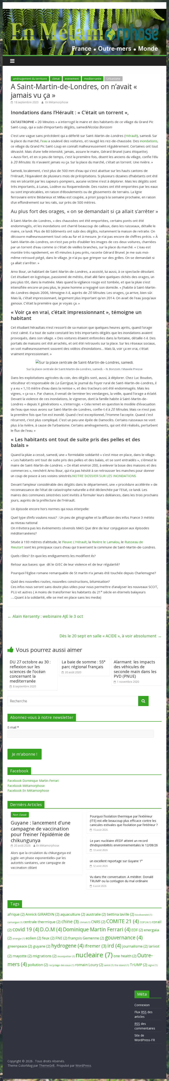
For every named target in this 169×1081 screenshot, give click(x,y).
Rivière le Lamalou (105, 542)
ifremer (95, 946)
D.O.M (51, 929)
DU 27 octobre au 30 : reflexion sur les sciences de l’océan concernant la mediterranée (30, 671)
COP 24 (145, 922)
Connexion (142, 1005)
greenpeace (19, 946)
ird (114, 945)
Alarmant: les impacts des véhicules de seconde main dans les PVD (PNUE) (135, 669)
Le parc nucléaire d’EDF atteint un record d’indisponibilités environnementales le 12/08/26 (124, 843)
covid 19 (26, 929)
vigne (152, 965)
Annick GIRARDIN (42, 914)
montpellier (66, 956)
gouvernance (124, 937)
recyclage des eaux (61, 965)
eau (44, 141)
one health (125, 956)
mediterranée (92, 79)
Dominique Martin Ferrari (96, 929)
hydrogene (67, 945)
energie (19, 938)
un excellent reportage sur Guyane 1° (116, 861)
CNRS (98, 921)
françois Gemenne (86, 938)
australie (96, 914)
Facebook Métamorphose (26, 786)
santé (109, 965)
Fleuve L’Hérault (74, 542)
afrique (16, 914)
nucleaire (94, 954)
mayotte (22, 956)
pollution (38, 964)
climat (56, 79)
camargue (14, 922)
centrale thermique (42, 921)
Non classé (20, 815)
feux (48, 938)
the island (121, 965)
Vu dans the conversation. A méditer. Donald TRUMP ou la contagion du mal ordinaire (121, 879)
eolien (33, 938)
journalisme (135, 946)
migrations (45, 956)
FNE (61, 938)
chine (70, 921)
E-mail (13, 727)
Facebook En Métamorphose (28, 790)
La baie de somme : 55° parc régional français (83, 664)
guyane (41, 946)
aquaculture (72, 914)
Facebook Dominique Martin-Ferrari (33, 780)
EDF (137, 930)
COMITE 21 (122, 921)
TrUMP (138, 964)
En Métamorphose (56, 102)
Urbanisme (113, 79)
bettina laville (120, 914)
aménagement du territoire (30, 79)
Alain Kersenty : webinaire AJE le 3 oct (45, 616)
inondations (148, 141)
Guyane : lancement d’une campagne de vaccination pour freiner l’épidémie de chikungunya (40, 831)
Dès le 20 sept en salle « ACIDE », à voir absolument (110, 635)
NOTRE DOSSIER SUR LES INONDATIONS (104, 476)
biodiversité (143, 914)
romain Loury (89, 964)
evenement (72, 79)
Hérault (131, 135)
